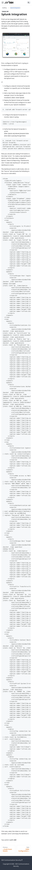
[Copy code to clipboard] (28, 109)
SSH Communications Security (11, 860)
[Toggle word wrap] (25, 109)
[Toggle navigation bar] (2, 2)
